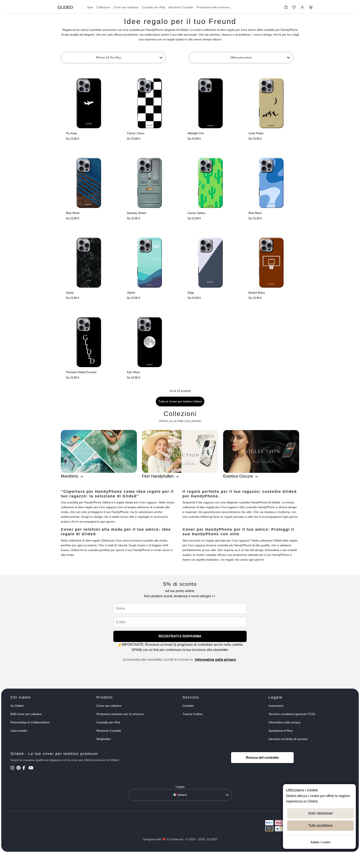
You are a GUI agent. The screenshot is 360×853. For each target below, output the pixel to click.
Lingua (180, 786)
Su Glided (16, 705)
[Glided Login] (302, 8)
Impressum (276, 705)
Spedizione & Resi (280, 730)
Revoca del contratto (262, 757)
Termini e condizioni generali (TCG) (292, 714)
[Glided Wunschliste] (286, 8)
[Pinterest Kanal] (19, 768)
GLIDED (65, 7)
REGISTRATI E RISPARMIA (180, 636)
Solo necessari (320, 813)
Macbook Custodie (181, 7)
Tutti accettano (320, 825)
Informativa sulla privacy (215, 660)
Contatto (188, 705)
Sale (90, 7)
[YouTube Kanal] (31, 768)
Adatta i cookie (320, 842)
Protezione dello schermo (213, 7)
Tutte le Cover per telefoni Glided (180, 401)
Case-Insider (18, 730)
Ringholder (103, 739)
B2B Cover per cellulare (26, 714)
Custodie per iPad (153, 7)
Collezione (103, 7)
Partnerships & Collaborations (30, 722)
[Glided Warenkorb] (311, 8)
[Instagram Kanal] (13, 768)
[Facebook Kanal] (25, 768)
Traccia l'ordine (192, 714)
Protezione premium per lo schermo (120, 714)
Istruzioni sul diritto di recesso (288, 739)
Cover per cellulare (125, 7)
